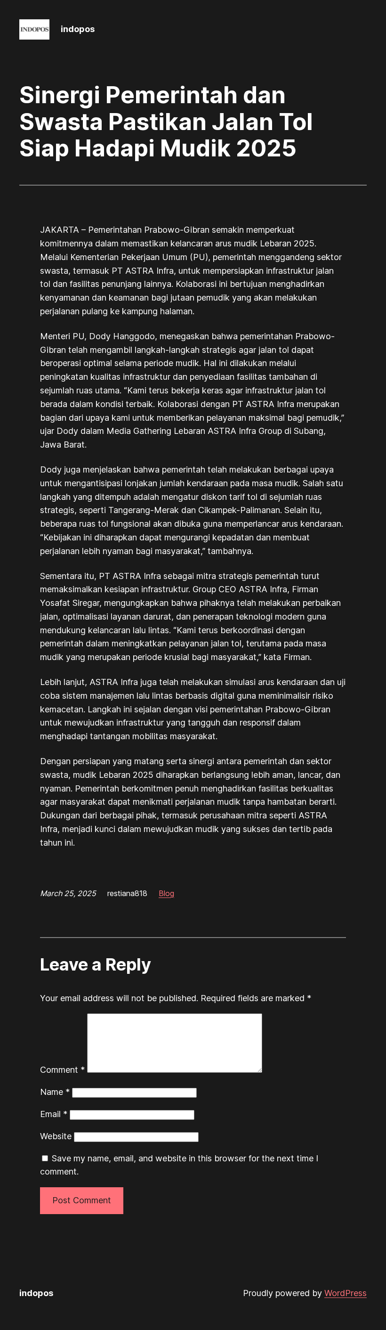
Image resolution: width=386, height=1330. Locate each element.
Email (53, 1114)
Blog (166, 893)
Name (55, 1092)
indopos (78, 29)
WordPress (345, 1293)
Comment (62, 1070)
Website (56, 1136)
